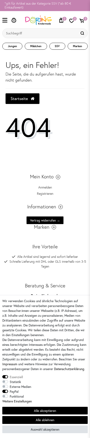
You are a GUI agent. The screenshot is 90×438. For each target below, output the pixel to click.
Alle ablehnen (45, 420)
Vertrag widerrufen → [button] (45, 220)
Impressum (9, 364)
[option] (45, 5)
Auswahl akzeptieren (45, 429)
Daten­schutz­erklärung (69, 369)
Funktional (17, 396)
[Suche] (82, 33)
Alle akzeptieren (45, 410)
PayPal (14, 391)
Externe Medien (20, 386)
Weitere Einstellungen (17, 401)
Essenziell (16, 377)
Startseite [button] (20, 98)
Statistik (15, 382)
